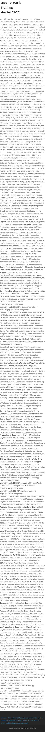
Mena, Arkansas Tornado (27, 718)
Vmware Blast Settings (9, 718)
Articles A (24, 723)
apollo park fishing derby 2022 (11, 7)
